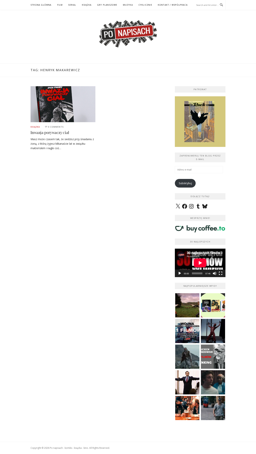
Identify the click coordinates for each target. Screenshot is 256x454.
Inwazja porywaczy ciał (50, 132)
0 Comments (56, 126)
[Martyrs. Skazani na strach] (213, 331)
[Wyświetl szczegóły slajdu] (200, 121)
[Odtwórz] (180, 273)
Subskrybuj (185, 183)
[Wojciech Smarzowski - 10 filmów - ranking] (213, 356)
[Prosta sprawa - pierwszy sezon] (213, 408)
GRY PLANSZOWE (107, 4)
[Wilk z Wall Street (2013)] (187, 382)
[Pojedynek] (187, 305)
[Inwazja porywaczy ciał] (63, 104)
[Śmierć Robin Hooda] (187, 356)
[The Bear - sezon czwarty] (213, 382)
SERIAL (72, 4)
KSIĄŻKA (86, 4)
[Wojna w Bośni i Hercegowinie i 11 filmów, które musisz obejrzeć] (187, 331)
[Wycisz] (214, 273)
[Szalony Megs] (187, 408)
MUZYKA (128, 4)
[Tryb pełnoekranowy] (220, 273)
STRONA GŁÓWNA (41, 4)
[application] (200, 263)
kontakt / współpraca (173, 4)
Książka (35, 127)
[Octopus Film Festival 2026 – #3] (213, 305)
